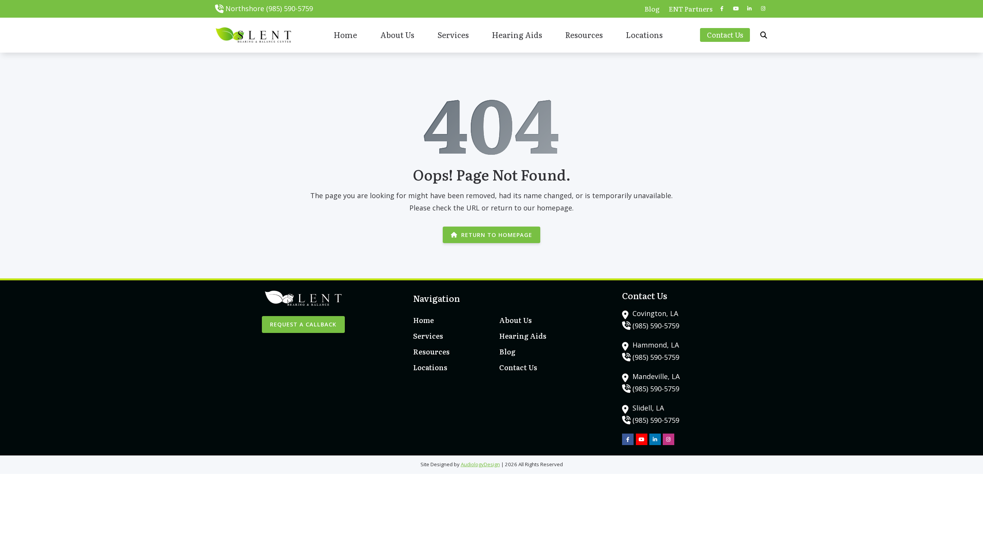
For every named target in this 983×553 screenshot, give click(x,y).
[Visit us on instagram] (763, 8)
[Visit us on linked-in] (749, 8)
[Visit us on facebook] (721, 8)
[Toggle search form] (763, 34)
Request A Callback (303, 324)
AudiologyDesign (480, 464)
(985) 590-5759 (655, 325)
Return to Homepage (496, 234)
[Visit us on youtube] (735, 8)
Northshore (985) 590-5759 (269, 8)
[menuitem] (652, 9)
